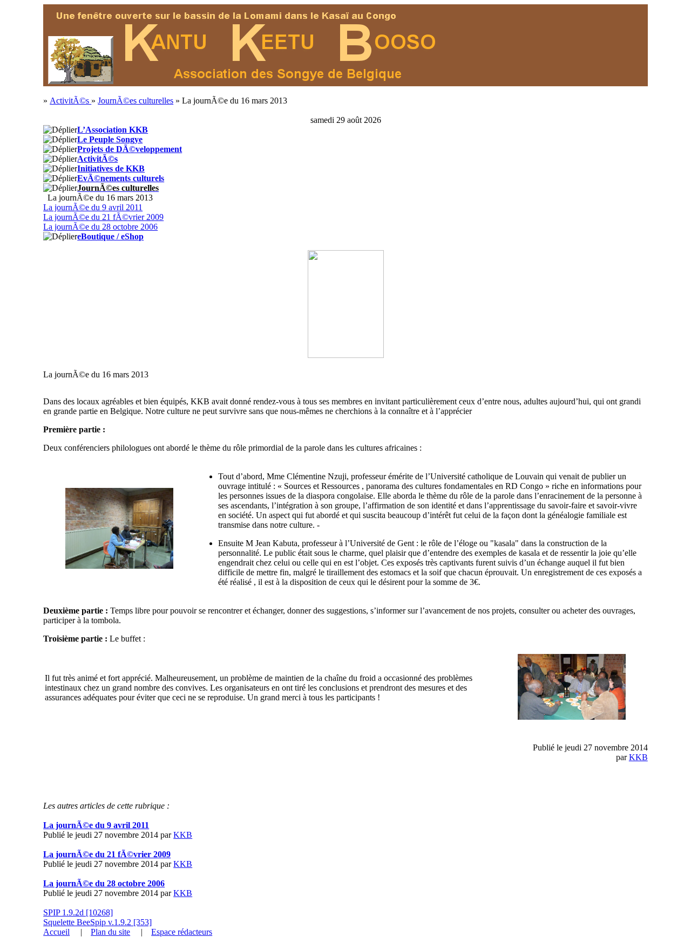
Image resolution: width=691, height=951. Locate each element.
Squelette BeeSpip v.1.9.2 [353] (97, 922)
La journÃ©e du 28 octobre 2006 (100, 226)
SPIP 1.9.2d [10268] (78, 912)
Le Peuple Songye (110, 139)
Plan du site (110, 931)
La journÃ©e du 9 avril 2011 (93, 207)
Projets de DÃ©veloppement (129, 149)
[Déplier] (60, 130)
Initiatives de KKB (111, 168)
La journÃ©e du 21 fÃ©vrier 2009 (103, 217)
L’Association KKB (112, 129)
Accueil (56, 931)
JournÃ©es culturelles (135, 100)
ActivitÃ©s (70, 100)
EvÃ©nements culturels (120, 178)
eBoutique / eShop (110, 236)
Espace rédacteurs (181, 931)
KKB (638, 757)
